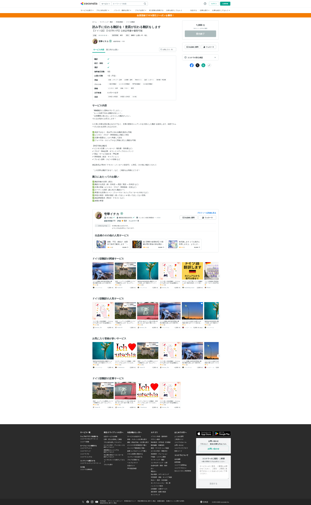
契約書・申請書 (161, 80)
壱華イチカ (111, 214)
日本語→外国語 (113, 96)
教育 (132, 88)
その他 (134, 96)
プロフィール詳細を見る (206, 213)
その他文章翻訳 (147, 84)
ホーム (94, 22)
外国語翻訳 (119, 22)
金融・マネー (124, 88)
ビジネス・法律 (113, 88)
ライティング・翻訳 (106, 22)
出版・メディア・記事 (115, 80)
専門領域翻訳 (136, 84)
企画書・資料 (128, 80)
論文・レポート (149, 80)
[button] (200, 57)
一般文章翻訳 (112, 84)
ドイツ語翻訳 (130, 22)
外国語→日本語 (125, 96)
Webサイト (138, 80)
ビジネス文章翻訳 (124, 84)
